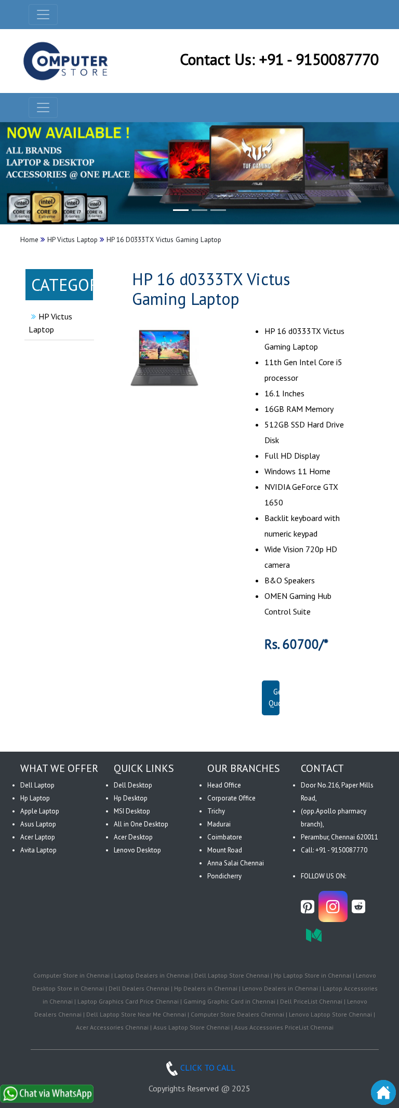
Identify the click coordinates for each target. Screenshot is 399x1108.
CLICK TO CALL (207, 1067)
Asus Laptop (38, 824)
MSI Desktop (132, 811)
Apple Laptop (39, 811)
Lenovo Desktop (137, 850)
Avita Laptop (38, 850)
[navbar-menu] (43, 107)
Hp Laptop (35, 798)
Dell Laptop (37, 785)
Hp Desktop (131, 798)
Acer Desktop (133, 837)
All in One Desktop (141, 824)
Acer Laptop (37, 837)
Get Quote (279, 698)
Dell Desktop (133, 785)
